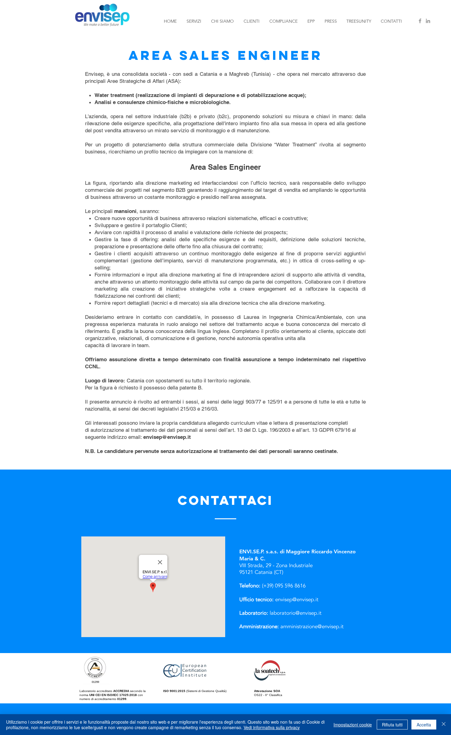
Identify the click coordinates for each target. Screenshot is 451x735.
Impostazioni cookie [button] (352, 724)
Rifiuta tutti (392, 724)
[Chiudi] (443, 724)
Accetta (424, 724)
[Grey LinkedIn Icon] (428, 21)
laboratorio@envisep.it (296, 613)
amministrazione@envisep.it (312, 626)
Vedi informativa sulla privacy (272, 727)
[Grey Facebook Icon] (420, 21)
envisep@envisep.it (167, 437)
